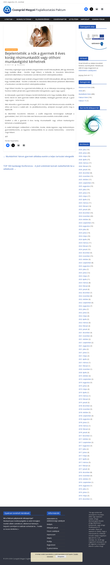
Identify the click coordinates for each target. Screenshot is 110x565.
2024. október (83, 219)
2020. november (84, 369)
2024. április (83, 239)
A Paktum (8, 19)
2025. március (83, 203)
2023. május (83, 276)
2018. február (83, 429)
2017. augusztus (84, 446)
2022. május (83, 316)
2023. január (83, 289)
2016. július (82, 489)
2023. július (82, 269)
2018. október (83, 412)
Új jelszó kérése (52, 548)
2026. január (83, 170)
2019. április (83, 392)
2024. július (82, 229)
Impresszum (51, 535)
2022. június (83, 313)
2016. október (83, 479)
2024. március (83, 243)
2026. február (83, 166)
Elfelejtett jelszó (52, 528)
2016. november (84, 476)
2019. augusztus (84, 382)
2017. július (82, 449)
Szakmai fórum (98, 19)
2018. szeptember (85, 416)
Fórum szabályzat (53, 531)
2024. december (84, 213)
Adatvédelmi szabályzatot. (88, 70)
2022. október (83, 299)
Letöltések (73, 19)
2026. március (83, 163)
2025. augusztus (84, 186)
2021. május (83, 356)
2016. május (83, 496)
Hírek (80, 91)
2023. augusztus (84, 266)
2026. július (82, 150)
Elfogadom (61, 556)
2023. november (84, 256)
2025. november (84, 176)
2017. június (83, 452)
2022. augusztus (84, 306)
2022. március (83, 323)
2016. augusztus (84, 486)
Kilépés (49, 538)
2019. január (83, 402)
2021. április (83, 359)
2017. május (83, 456)
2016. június (83, 492)
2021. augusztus (84, 346)
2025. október (83, 179)
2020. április (83, 372)
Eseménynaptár (60, 19)
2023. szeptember (85, 263)
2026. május (83, 156)
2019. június (83, 386)
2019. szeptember (85, 379)
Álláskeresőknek (42, 19)
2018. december (84, 406)
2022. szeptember (85, 303)
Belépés (49, 524)
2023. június (83, 273)
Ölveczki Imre (21, 65)
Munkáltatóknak (24, 19)
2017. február (83, 466)
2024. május (83, 236)
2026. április (83, 160)
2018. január (83, 432)
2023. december (84, 253)
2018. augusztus (84, 419)
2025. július (82, 189)
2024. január (83, 249)
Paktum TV (82, 101)
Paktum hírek (83, 97)
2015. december (84, 499)
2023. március (83, 283)
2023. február (83, 286)
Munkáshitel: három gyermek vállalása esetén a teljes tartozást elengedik (38, 156)
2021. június (83, 353)
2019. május (83, 389)
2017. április (83, 459)
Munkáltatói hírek (85, 94)
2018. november (84, 409)
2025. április (83, 199)
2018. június (83, 422)
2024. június (83, 233)
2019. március (83, 396)
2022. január (83, 329)
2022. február (83, 326)
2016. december (84, 472)
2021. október (83, 339)
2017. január (83, 469)
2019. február (83, 399)
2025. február (83, 206)
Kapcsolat (85, 19)
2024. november (84, 216)
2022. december (84, 293)
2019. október (83, 376)
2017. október (83, 439)
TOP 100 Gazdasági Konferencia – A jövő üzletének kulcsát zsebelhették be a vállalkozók (38, 167)
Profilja (49, 541)
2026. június (83, 153)
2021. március (83, 362)
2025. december (84, 173)
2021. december (84, 333)
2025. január (83, 209)
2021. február (83, 366)
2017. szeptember (85, 442)
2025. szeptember (85, 183)
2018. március (83, 426)
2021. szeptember (85, 343)
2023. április (83, 279)
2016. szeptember (85, 482)
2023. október (83, 259)
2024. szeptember (85, 223)
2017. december (84, 436)
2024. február (83, 246)
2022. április (83, 319)
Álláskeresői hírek (11, 50)
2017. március (83, 462)
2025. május (83, 196)
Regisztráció (51, 545)
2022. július (82, 309)
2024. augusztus (84, 226)
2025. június (83, 193)
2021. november (84, 336)
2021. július (82, 349)
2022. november (84, 296)
